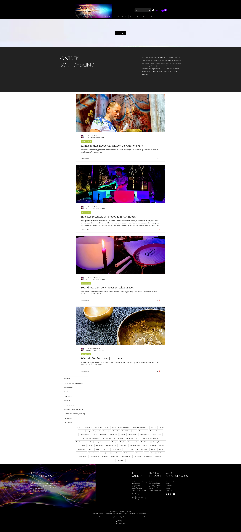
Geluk (145, 445)
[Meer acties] (160, 136)
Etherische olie (133, 442)
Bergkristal (96, 431)
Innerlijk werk (117, 453)
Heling (161, 449)
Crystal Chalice (156, 434)
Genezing (153, 445)
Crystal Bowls (144, 434)
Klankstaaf (158, 456)
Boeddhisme (126, 431)
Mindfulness (86, 354)
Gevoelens (81, 449)
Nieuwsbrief (169, 490)
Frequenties (99, 445)
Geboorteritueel (111, 445)
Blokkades (116, 431)
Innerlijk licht (105, 453)
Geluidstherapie (135, 445)
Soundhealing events (137, 494)
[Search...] (149, 10)
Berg (88, 431)
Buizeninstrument (156, 431)
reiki (144, 517)
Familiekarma (145, 442)
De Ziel (138, 438)
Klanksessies (86, 212)
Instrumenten (128, 453)
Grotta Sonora (116, 449)
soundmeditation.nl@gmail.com (106, 529)
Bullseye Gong (84, 434)
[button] (164, 10)
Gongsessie (105, 449)
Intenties (139, 453)
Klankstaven (120, 460)
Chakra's (94, 434)
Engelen (122, 442)
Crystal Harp (107, 438)
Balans (162, 427)
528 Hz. (79, 427)
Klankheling (82, 456)
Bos (134, 431)
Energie (114, 442)
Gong (97, 449)
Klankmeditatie (94, 456)
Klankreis (105, 456)
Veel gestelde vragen (154, 483)
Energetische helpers (102, 442)
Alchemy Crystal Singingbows (121, 427)
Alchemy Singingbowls (140, 427)
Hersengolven (82, 453)
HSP (125, 449)
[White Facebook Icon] (170, 494)
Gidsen (90, 449)
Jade (146, 453)
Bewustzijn (106, 431)
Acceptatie (88, 427)
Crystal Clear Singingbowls (91, 438)
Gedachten (123, 445)
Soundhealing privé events (139, 497)
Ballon (82, 431)
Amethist (153, 427)
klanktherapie (126, 517)
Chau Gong (113, 434)
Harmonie (144, 449)
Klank (152, 453)
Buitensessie (143, 431)
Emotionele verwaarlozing (84, 442)
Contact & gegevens (154, 482)
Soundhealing (86, 141)
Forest (90, 445)
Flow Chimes (81, 445)
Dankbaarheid (118, 438)
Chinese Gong (133, 434)
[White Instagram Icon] (167, 494)
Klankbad (161, 453)
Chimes (123, 434)
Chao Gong (103, 434)
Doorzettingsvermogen (150, 438)
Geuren (161, 445)
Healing (153, 449)
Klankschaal (115, 456)
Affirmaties (98, 427)
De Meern (129, 438)
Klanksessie (137, 456)
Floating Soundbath (159, 442)
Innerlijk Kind (93, 453)
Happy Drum (134, 449)
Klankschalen (126, 456)
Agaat (107, 427)
